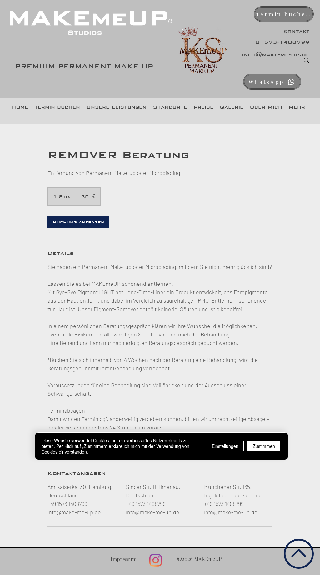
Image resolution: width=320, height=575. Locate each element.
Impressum (124, 559)
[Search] (306, 60)
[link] (78, 222)
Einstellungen (225, 446)
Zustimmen (264, 446)
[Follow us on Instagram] (155, 560)
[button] (116, 106)
